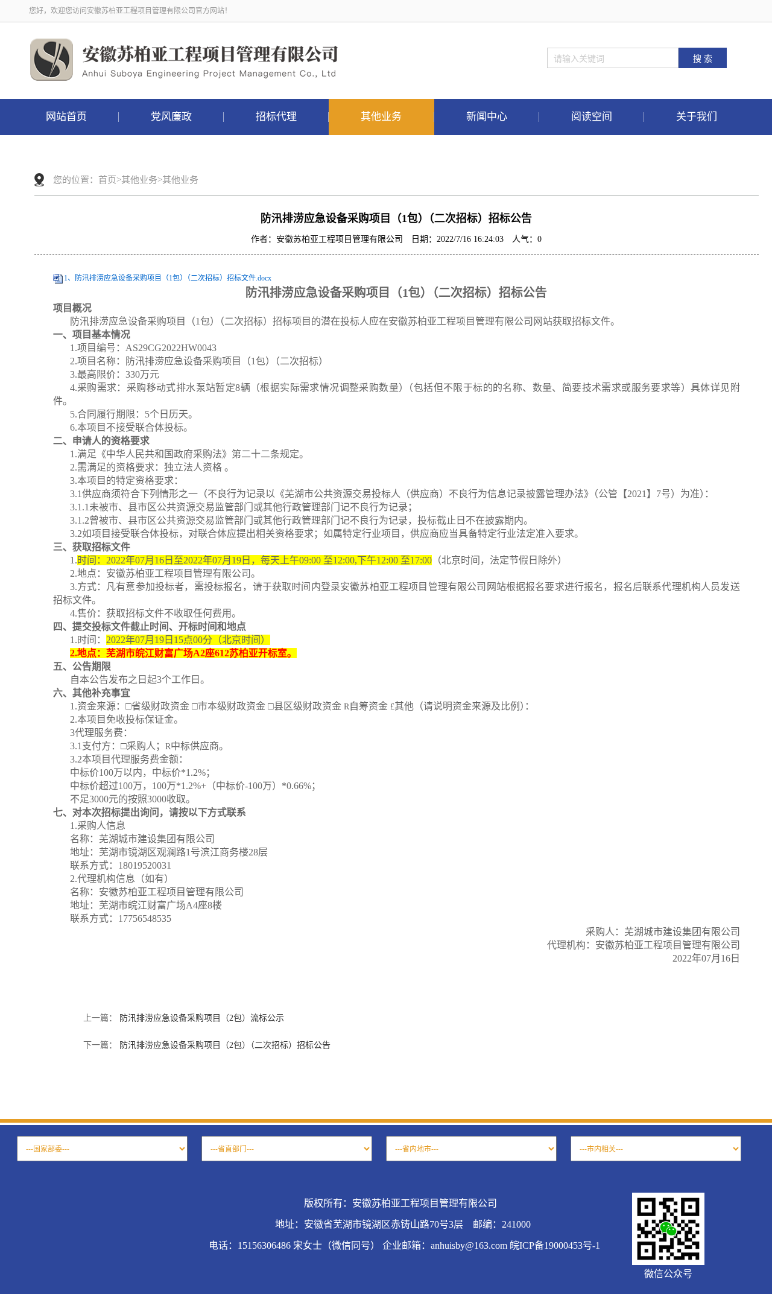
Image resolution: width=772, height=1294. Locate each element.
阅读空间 (591, 116)
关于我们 (696, 116)
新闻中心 (486, 116)
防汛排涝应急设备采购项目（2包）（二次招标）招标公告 (225, 1045)
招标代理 (276, 116)
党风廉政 (171, 116)
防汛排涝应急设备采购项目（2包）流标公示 (201, 1018)
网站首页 (66, 116)
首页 (107, 180)
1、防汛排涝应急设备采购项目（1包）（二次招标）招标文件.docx (167, 278)
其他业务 (381, 116)
